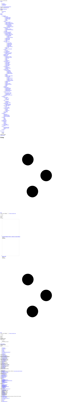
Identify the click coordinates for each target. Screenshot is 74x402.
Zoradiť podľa (2, 213)
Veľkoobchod (4, 11)
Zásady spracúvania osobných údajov (7, 380)
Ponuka (1, 14)
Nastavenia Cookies (4, 382)
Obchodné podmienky (5, 379)
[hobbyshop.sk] (2, 371)
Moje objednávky (4, 385)
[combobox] (4, 8)
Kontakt (3, 381)
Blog (2, 12)
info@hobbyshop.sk (8, 6)
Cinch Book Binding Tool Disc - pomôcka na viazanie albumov (11, 236)
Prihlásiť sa (3, 3)
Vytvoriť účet (4, 5)
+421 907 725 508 (2, 6)
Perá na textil (4, 256)
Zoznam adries (4, 387)
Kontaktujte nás (4, 4)
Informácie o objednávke (5, 386)
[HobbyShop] (6, 7)
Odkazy (1, 1)
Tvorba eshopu (5, 396)
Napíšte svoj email (2, 367)
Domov (3, 132)
